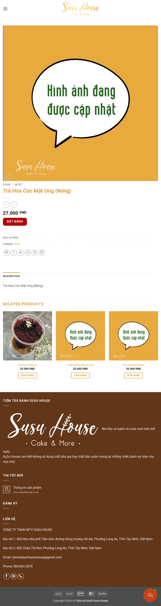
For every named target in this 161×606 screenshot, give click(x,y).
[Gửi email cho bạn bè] (28, 252)
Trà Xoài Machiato (133, 365)
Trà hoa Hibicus (27, 365)
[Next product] (6, 204)
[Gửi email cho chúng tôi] (13, 576)
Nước (18, 184)
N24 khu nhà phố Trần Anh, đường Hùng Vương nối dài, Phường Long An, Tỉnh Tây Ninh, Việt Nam (85, 539)
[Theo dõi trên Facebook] (6, 576)
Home (7, 184)
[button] (5, 9)
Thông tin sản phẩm (27, 488)
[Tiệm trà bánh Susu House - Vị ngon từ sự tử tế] (80, 9)
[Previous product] (14, 204)
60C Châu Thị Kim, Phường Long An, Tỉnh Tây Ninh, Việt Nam (59, 548)
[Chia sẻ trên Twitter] (20, 252)
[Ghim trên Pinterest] (35, 252)
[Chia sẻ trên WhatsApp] (6, 252)
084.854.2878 (23, 566)
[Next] (158, 348)
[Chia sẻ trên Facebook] (13, 252)
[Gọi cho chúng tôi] (20, 576)
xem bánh (27, 375)
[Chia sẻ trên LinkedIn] (42, 252)
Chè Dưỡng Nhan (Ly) (80, 365)
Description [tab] (11, 276)
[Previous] (3, 348)
